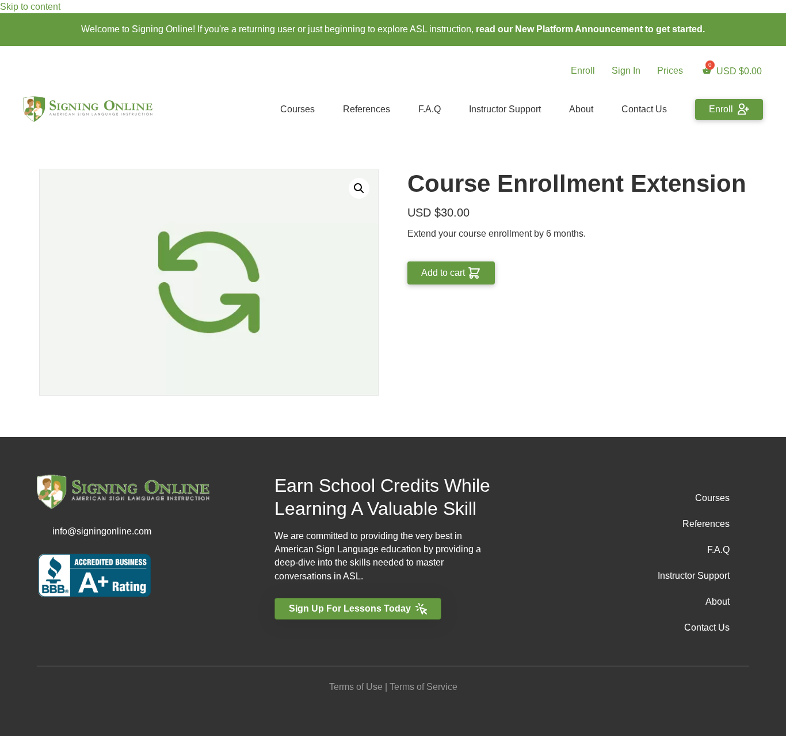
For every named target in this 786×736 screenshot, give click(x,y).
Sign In (626, 70)
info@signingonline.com (101, 531)
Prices (670, 70)
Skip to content (30, 7)
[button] (359, 188)
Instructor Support (505, 109)
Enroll (583, 70)
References (366, 109)
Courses (297, 109)
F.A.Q (429, 109)
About (581, 109)
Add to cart (443, 273)
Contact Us (644, 109)
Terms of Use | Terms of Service (393, 687)
